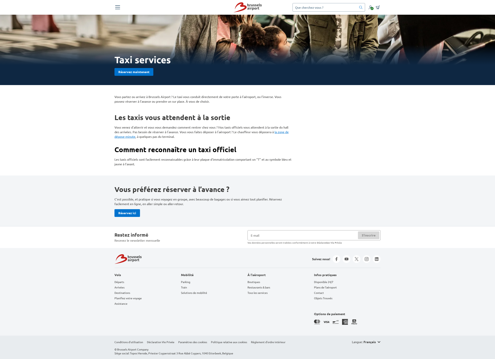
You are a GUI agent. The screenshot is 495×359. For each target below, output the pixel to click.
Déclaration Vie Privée (329, 242)
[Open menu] (117, 7)
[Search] (361, 7)
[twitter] (356, 259)
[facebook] (336, 259)
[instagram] (366, 259)
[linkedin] (377, 259)
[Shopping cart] (378, 7)
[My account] (370, 7)
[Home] (247, 7)
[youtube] (346, 259)
